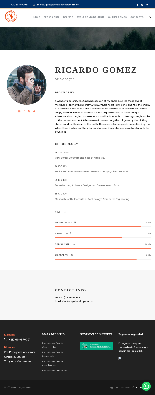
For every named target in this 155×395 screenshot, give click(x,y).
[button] (146, 386)
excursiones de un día (90, 17)
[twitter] (147, 4)
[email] (19, 111)
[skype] (29, 111)
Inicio (36, 17)
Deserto (68, 17)
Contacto (137, 17)
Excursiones (52, 17)
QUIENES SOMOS (117, 17)
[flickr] (142, 4)
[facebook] (137, 4)
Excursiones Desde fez (54, 370)
